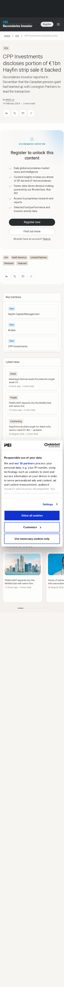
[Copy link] (31, 113)
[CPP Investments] (32, 343)
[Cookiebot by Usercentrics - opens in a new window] (45, 445)
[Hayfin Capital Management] (32, 311)
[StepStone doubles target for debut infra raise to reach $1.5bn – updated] (32, 427)
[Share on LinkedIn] (6, 113)
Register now (32, 222)
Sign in (46, 238)
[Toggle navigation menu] (58, 24)
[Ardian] (32, 327)
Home (7, 36)
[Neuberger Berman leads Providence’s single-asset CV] (32, 379)
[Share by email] (23, 113)
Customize (30, 527)
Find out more (32, 231)
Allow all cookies (32, 515)
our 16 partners (24, 463)
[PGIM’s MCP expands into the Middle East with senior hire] (32, 403)
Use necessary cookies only (32, 538)
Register (47, 24)
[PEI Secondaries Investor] (18, 24)
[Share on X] (14, 113)
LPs (17, 36)
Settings (48, 504)
